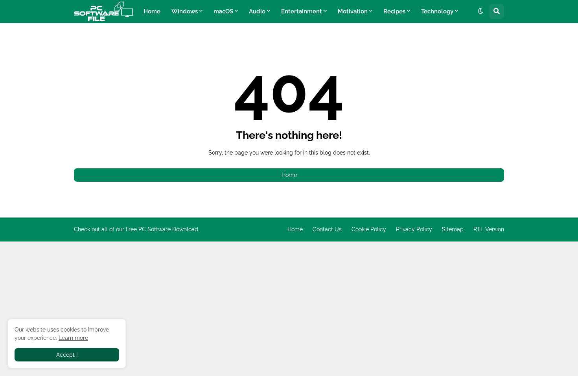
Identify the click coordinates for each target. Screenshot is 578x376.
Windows (184, 11)
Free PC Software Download (162, 229)
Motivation (353, 11)
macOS (223, 11)
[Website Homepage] (103, 11)
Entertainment (301, 11)
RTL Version (488, 229)
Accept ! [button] (67, 355)
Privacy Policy (414, 229)
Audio (257, 11)
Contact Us (327, 229)
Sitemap (453, 229)
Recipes (394, 11)
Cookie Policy (369, 229)
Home (152, 11)
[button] (480, 11)
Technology (437, 11)
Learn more (73, 338)
